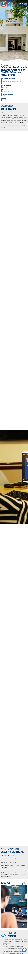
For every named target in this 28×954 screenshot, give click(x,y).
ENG (16, 3)
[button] (22, 883)
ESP (13, 3)
